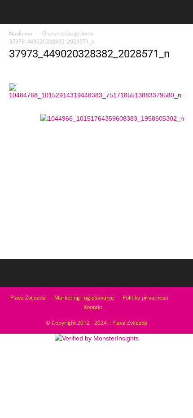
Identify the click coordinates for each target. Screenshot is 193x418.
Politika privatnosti (145, 297)
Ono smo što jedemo (68, 33)
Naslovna (20, 33)
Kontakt (92, 307)
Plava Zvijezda (28, 297)
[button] (180, 12)
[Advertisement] (96, 189)
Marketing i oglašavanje (84, 297)
